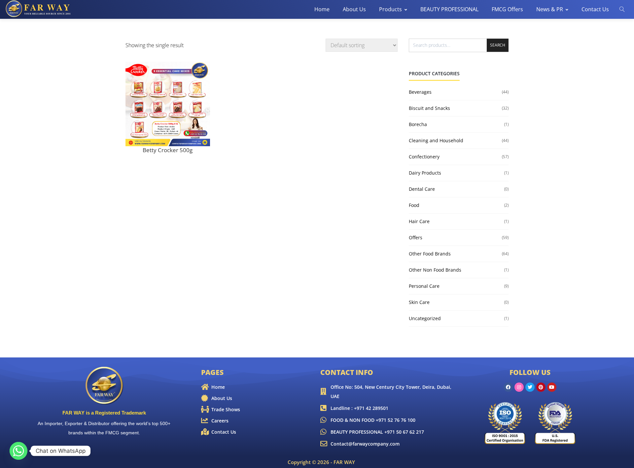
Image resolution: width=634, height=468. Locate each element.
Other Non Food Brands (435, 270)
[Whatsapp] (18, 451)
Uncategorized (425, 318)
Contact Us (595, 9)
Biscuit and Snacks (429, 108)
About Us (354, 9)
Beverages (420, 92)
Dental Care (422, 189)
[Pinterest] (541, 387)
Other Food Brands (430, 254)
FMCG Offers (507, 9)
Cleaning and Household (436, 140)
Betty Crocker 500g (168, 150)
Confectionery (424, 156)
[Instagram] (519, 387)
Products (390, 9)
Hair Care (419, 221)
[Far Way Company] (38, 9)
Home (322, 9)
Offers (415, 237)
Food (414, 205)
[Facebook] (508, 387)
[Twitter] (530, 387)
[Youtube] (551, 387)
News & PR (549, 9)
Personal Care (424, 286)
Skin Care (419, 302)
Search (497, 45)
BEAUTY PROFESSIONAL (449, 9)
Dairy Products (425, 173)
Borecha (418, 124)
